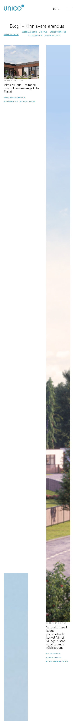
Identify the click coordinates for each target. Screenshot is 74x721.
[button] (55, 9)
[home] (14, 9)
